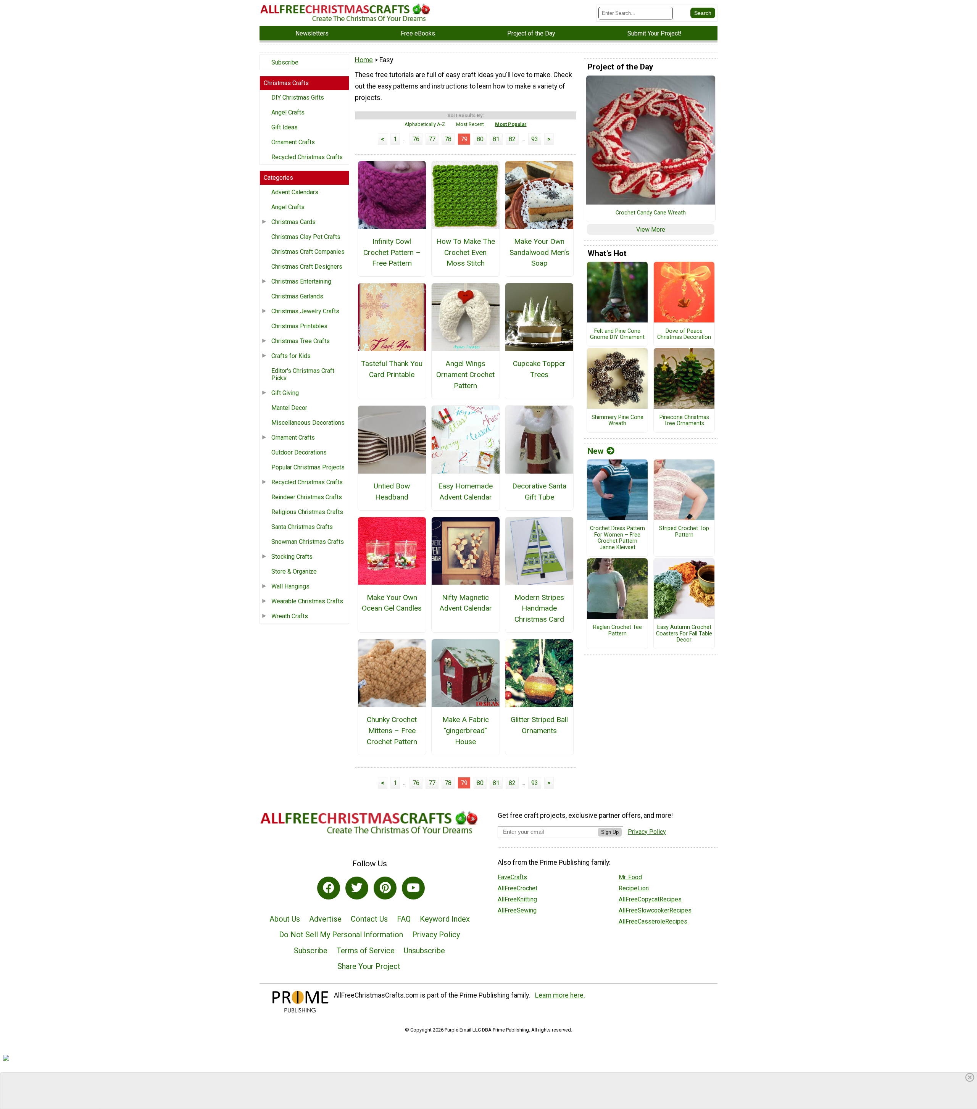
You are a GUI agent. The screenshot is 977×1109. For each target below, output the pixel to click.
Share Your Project (368, 966)
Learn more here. (560, 995)
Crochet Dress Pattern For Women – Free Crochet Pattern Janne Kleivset (617, 538)
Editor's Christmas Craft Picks (302, 374)
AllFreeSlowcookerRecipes (655, 910)
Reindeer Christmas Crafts (306, 497)
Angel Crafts (288, 112)
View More (650, 229)
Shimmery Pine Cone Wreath (617, 420)
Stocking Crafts (292, 556)
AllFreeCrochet (517, 888)
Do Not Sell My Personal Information (341, 934)
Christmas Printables (299, 326)
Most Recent (470, 124)
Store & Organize (294, 571)
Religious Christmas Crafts (307, 512)
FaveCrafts (512, 877)
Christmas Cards (293, 222)
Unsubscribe (424, 950)
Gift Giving (285, 393)
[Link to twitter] (356, 888)
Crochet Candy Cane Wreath (651, 213)
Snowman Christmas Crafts (307, 541)
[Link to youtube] (413, 888)
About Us (284, 919)
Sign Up (610, 832)
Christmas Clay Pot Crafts (305, 236)
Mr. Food (630, 877)
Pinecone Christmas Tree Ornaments (684, 420)
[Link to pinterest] (385, 888)
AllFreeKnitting (517, 899)
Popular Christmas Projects (308, 467)
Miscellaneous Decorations (308, 422)
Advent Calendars (294, 192)
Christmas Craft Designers (306, 266)
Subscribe (284, 62)
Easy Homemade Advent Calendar (465, 491)
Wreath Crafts (289, 616)
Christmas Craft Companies (308, 251)
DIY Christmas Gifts (297, 97)
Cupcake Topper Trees (539, 369)
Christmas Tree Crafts (300, 341)
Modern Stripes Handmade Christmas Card (539, 608)
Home (364, 60)
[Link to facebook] (328, 888)
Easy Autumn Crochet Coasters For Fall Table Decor (684, 633)
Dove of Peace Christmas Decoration (684, 334)
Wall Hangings (290, 586)
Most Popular (511, 124)
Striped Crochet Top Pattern (684, 531)
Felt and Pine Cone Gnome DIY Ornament (617, 334)
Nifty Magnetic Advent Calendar (465, 603)
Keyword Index (445, 919)
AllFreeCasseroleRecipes (653, 921)
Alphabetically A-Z (425, 124)
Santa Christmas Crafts (302, 526)
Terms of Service (366, 950)
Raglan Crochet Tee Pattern (617, 630)
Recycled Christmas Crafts (307, 157)
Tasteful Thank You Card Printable (391, 369)
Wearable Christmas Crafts (307, 601)
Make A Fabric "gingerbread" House (465, 730)
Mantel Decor (289, 407)
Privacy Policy (436, 934)
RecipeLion (634, 888)
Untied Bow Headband (392, 491)
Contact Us (369, 919)
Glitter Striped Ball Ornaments (539, 725)
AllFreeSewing (517, 910)
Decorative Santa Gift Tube (539, 491)
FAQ (404, 919)
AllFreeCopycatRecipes (650, 899)
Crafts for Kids (291, 355)
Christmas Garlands (297, 296)
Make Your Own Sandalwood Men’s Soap (539, 252)
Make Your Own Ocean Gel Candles (392, 603)
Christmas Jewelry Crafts (305, 311)
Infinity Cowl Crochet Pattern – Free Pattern (392, 252)
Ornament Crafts (293, 142)
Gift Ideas (284, 127)
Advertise (325, 919)
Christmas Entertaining (301, 281)
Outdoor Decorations (299, 452)
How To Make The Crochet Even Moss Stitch (465, 252)
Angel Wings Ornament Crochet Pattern (465, 374)
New (595, 451)
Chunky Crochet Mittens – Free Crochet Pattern (392, 730)
